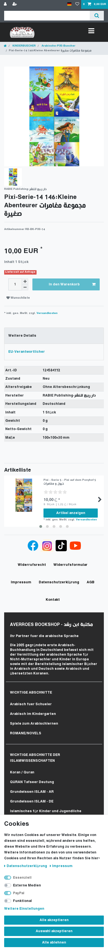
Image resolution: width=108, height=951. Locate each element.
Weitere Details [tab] (22, 336)
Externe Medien (27, 885)
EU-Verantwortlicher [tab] (26, 352)
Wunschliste (20, 298)
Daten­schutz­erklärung (27, 866)
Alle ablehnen (54, 942)
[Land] (69, 4)
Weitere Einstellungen (24, 909)
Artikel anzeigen (70, 513)
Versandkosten (47, 313)
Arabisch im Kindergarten (33, 714)
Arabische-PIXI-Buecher (58, 45)
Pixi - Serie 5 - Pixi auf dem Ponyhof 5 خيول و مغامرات (69, 482)
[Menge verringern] (25, 287)
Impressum (62, 866)
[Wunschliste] (77, 4)
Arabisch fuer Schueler (31, 704)
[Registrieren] (15, 4)
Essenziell (22, 878)
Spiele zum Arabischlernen (34, 724)
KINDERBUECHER (24, 45)
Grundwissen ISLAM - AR (32, 792)
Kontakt (53, 600)
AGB (90, 582)
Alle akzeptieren (54, 920)
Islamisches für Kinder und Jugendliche (45, 811)
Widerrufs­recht (32, 565)
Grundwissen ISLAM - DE (31, 801)
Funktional (22, 901)
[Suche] (97, 16)
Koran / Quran (22, 772)
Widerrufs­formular (70, 565)
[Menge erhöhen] (25, 281)
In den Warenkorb (64, 284)
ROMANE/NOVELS (25, 733)
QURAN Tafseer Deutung (32, 782)
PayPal (18, 893)
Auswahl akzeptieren (54, 931)
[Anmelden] (6, 4)
